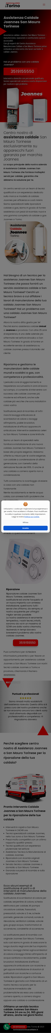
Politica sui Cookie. (31, 516)
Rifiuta (25, 522)
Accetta (25, 528)
